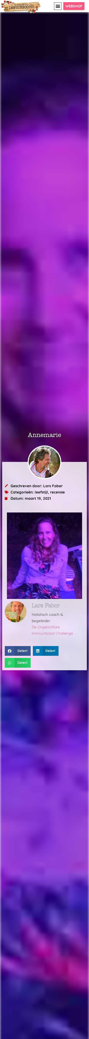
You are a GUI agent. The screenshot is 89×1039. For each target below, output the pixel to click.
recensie (57, 492)
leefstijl (41, 492)
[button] (58, 6)
